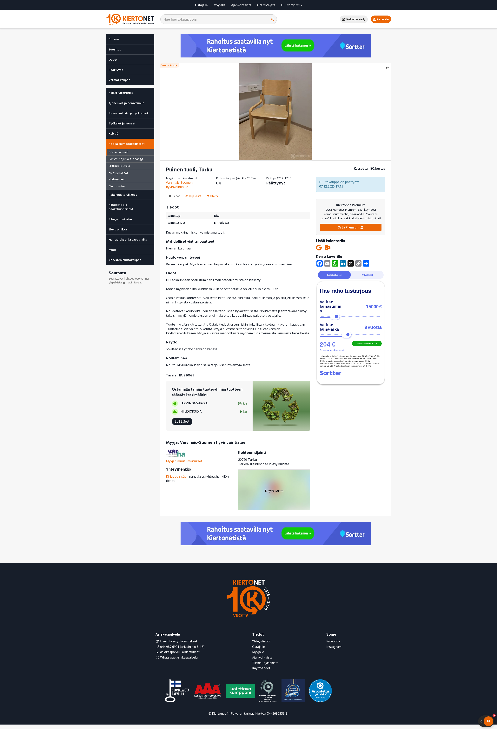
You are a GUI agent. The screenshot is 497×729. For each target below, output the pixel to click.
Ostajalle (201, 5)
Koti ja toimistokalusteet (127, 144)
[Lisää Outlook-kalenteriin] (327, 247)
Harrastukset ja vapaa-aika (128, 239)
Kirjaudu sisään (177, 476)
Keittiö (113, 133)
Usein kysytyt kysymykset (178, 641)
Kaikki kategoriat (121, 93)
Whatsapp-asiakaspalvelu (179, 657)
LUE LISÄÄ (182, 421)
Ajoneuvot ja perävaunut (126, 103)
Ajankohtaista (241, 5)
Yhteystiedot (261, 641)
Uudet (113, 59)
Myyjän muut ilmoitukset (184, 461)
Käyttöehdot (261, 668)
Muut (112, 250)
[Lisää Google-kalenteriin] (319, 247)
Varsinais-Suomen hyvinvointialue (179, 184)
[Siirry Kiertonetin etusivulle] (130, 19)
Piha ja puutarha (120, 219)
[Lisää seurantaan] (387, 68)
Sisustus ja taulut (119, 166)
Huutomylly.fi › (291, 5)
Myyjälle (219, 5)
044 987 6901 (169, 647)
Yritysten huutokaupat (125, 260)
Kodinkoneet (117, 179)
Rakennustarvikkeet (123, 194)
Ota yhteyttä (266, 5)
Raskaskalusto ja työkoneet (128, 113)
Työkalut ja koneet (122, 123)
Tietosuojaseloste (265, 663)
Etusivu (114, 39)
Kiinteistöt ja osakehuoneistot (121, 207)
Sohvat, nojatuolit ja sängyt (126, 159)
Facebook (333, 641)
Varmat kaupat (119, 80)
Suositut (115, 49)
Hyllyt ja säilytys (119, 172)
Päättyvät (116, 70)
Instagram (333, 647)
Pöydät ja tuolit (118, 152)
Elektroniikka (118, 229)
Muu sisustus (117, 186)
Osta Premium (349, 227)
